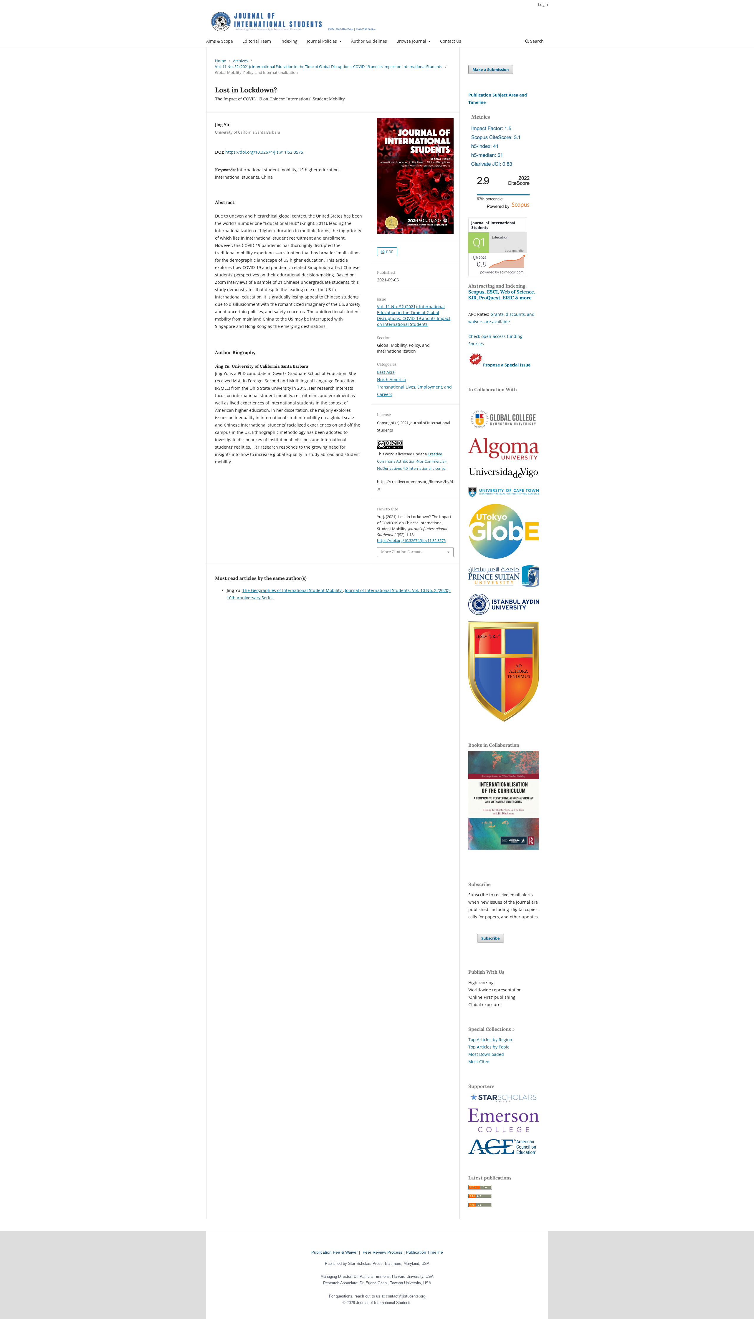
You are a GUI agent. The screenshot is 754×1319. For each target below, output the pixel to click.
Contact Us (450, 41)
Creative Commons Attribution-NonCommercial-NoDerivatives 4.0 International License (412, 461)
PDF (389, 251)
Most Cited (479, 1061)
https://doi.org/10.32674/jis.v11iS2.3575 (264, 152)
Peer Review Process (382, 1252)
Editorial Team (256, 41)
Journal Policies (322, 41)
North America (391, 379)
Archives (240, 60)
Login (543, 4)
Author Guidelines (369, 41)
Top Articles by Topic (488, 1047)
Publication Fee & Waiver (334, 1252)
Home (220, 60)
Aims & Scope (219, 41)
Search (536, 41)
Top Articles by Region (490, 1039)
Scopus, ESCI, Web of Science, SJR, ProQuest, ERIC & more (501, 295)
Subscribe (490, 938)
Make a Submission (490, 69)
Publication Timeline (424, 1252)
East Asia (386, 372)
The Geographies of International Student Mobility (292, 590)
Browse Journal (411, 41)
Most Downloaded (486, 1054)
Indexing (288, 41)
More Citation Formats (401, 551)
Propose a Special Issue (506, 365)
